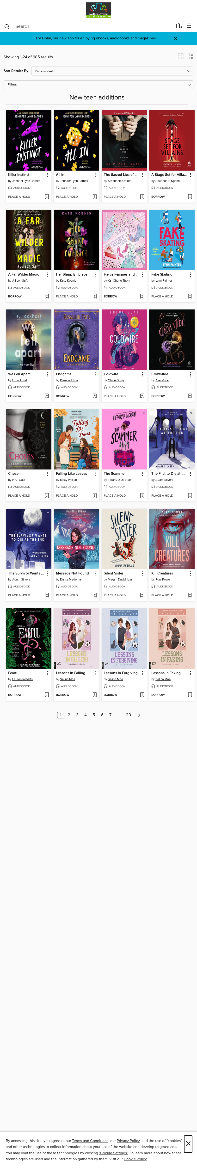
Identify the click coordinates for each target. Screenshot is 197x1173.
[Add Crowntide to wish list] (190, 396)
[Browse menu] (189, 26)
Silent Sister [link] (113, 573)
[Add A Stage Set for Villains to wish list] (190, 197)
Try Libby (43, 38)
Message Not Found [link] (72, 573)
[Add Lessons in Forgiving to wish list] (142, 695)
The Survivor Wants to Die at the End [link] (26, 573)
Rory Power (163, 579)
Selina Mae (67, 679)
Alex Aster (162, 380)
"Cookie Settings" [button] (113, 1153)
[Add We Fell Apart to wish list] (47, 396)
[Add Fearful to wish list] (47, 695)
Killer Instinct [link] (18, 175)
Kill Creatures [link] (162, 573)
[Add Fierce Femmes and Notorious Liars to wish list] (142, 297)
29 (128, 715)
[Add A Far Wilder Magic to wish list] (47, 297)
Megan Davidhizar (120, 579)
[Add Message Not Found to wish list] (95, 596)
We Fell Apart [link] (19, 374)
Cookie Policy (135, 1159)
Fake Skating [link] (161, 274)
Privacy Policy (128, 1140)
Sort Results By (16, 71)
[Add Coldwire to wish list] (142, 396)
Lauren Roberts (22, 679)
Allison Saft (20, 281)
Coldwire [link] (111, 374)
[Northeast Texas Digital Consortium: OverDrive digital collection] (98, 10)
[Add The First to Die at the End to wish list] (190, 496)
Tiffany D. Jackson (120, 480)
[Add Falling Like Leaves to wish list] (95, 496)
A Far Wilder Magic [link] (23, 274)
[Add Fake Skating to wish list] (190, 297)
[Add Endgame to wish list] (95, 396)
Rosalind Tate (69, 380)
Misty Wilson (68, 480)
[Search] (7, 26)
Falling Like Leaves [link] (71, 474)
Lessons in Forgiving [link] (121, 673)
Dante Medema (70, 579)
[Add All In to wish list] (95, 197)
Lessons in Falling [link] (70, 673)
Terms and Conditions (90, 1140)
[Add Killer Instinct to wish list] (47, 197)
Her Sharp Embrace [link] (71, 274)
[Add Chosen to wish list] (47, 496)
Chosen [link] (14, 474)
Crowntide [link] (159, 374)
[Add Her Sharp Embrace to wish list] (95, 297)
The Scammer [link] (115, 474)
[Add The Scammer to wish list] (142, 496)
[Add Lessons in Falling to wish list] (95, 695)
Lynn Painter (163, 281)
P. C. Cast (18, 480)
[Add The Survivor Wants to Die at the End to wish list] (47, 596)
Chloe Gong (116, 380)
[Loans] (179, 27)
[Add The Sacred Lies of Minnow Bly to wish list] (142, 197)
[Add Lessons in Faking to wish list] (190, 695)
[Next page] (139, 715)
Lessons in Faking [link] (166, 673)
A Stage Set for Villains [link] (169, 175)
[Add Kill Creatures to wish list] (190, 596)
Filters (12, 85)
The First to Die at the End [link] (169, 474)
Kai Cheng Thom (119, 281)
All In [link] (60, 175)
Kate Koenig (68, 281)
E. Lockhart (19, 380)
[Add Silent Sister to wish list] (142, 596)
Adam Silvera (164, 480)
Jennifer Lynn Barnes (26, 181)
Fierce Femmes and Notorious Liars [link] (122, 274)
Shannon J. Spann (167, 181)
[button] (181, 58)
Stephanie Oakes (119, 181)
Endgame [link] (63, 374)
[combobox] (88, 26)
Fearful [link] (13, 673)
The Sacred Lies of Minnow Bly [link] (122, 175)
